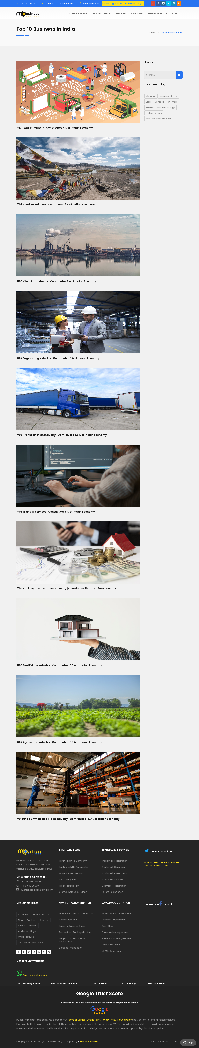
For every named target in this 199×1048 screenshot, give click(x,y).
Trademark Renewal (112, 879)
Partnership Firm (67, 879)
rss (179, 3)
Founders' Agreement (113, 919)
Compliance (137, 13)
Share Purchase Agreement (117, 938)
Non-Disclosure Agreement (116, 913)
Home (152, 32)
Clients (22, 925)
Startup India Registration (73, 891)
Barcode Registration (70, 947)
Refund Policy (124, 1019)
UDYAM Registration (112, 950)
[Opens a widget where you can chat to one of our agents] (188, 1043)
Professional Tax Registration (75, 932)
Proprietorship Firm (69, 885)
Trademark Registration (114, 860)
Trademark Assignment (114, 873)
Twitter (168, 3)
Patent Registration (112, 891)
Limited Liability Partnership (73, 867)
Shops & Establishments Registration (72, 940)
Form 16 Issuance (111, 944)
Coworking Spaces (112, 3)
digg (39, 952)
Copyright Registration (114, 885)
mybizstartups (154, 112)
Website (175, 13)
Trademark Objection (113, 867)
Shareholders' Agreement (116, 932)
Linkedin (173, 3)
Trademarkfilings (134, 3)
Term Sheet (108, 925)
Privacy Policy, (109, 1019)
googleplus (44, 952)
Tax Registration (100, 13)
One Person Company (71, 873)
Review (150, 107)
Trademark (120, 13)
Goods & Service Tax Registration (77, 913)
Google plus (153, 3)
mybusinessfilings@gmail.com (60, 3)
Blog (148, 101)
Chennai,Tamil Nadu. (32, 881)
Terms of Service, (76, 1019)
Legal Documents (157, 13)
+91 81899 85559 (27, 3)
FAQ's (154, 1041)
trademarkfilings (166, 107)
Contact (159, 101)
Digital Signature (68, 919)
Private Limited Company (73, 860)
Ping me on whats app (34, 974)
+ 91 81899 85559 (30, 885)
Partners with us (168, 96)
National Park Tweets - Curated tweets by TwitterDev (161, 864)
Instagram (163, 3)
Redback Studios (88, 1041)
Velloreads (49, 952)
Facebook (158, 3)
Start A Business (78, 13)
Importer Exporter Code (72, 925)
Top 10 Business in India (158, 118)
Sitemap (172, 101)
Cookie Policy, (94, 1019)
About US (151, 96)
